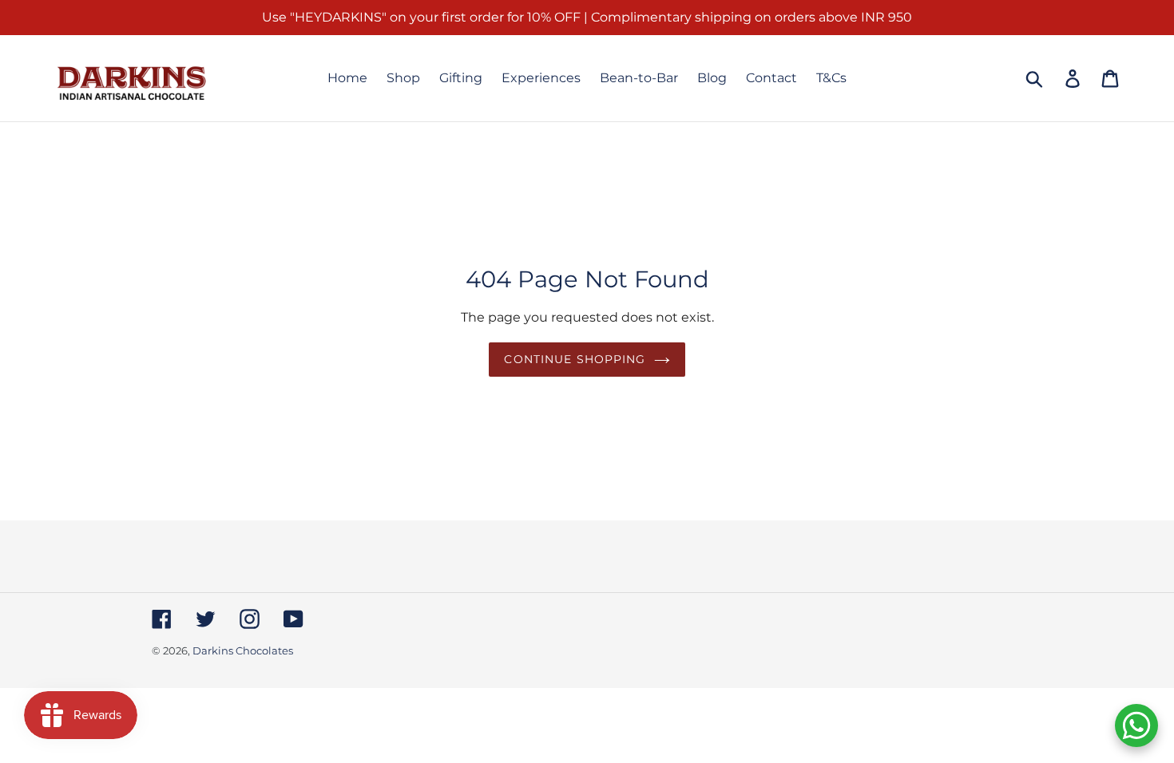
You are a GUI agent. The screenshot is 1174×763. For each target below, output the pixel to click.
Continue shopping (574, 359)
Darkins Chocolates (242, 650)
